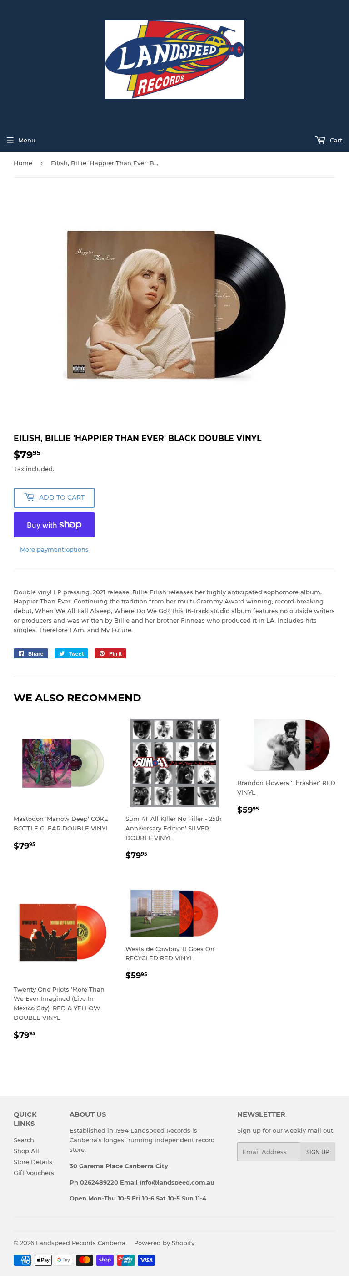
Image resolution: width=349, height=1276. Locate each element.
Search (24, 1140)
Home (23, 163)
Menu (26, 140)
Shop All (26, 1150)
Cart (335, 140)
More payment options (54, 549)
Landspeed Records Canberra (80, 1242)
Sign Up (317, 1152)
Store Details (33, 1161)
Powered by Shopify (164, 1242)
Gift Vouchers (34, 1172)
